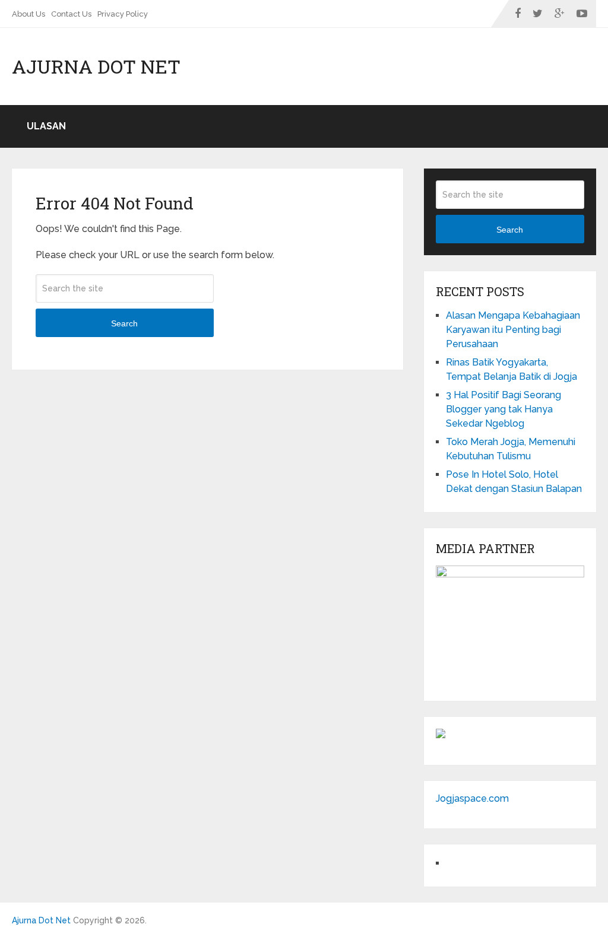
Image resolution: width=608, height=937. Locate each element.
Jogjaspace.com (472, 798)
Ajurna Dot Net (96, 66)
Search (124, 323)
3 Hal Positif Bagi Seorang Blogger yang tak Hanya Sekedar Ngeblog (503, 409)
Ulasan (46, 126)
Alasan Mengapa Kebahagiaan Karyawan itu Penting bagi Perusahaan (513, 330)
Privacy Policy (122, 13)
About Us (28, 13)
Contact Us (71, 13)
